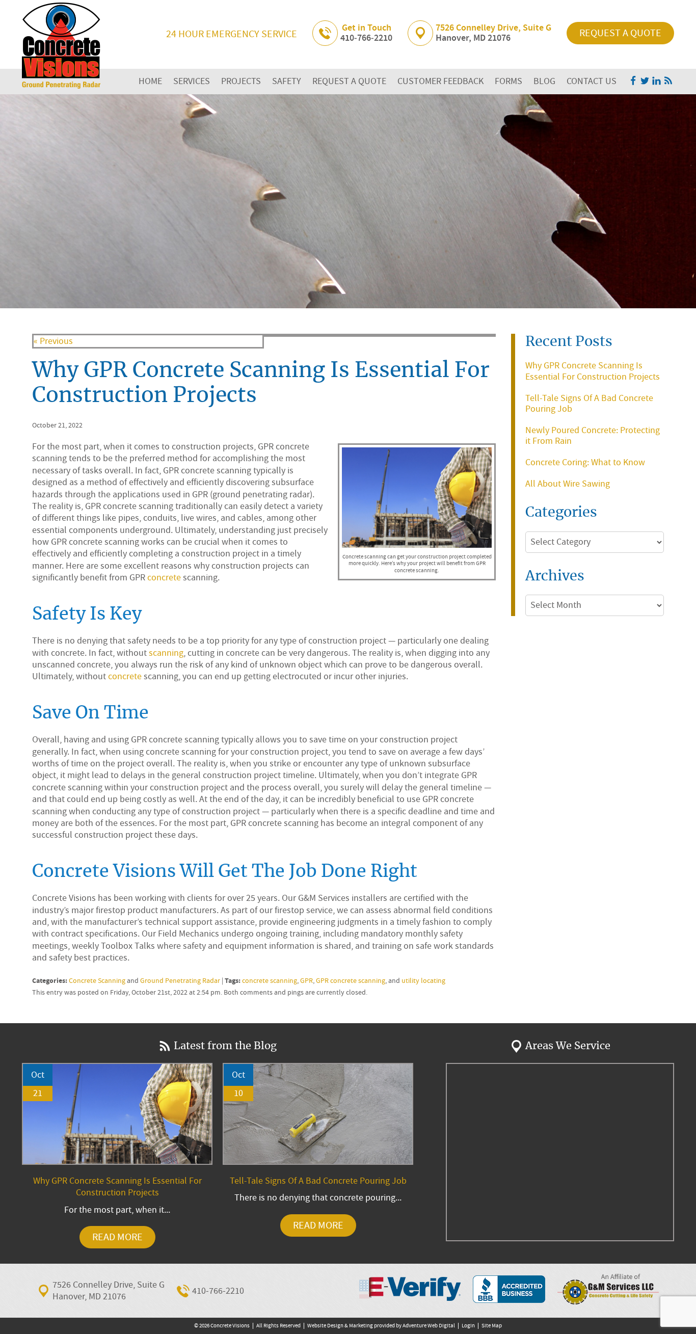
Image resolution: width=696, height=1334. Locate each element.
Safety (286, 81)
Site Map (491, 1325)
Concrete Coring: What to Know (585, 462)
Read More (117, 1237)
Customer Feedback (440, 81)
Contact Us (592, 81)
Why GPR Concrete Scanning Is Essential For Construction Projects (592, 371)
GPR (306, 980)
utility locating (423, 980)
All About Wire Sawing (567, 484)
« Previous (53, 341)
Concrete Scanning (97, 980)
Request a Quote (620, 32)
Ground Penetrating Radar (180, 980)
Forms (508, 81)
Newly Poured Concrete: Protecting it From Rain (592, 435)
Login (468, 1325)
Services (191, 81)
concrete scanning (269, 980)
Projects (241, 81)
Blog (544, 81)
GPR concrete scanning (350, 980)
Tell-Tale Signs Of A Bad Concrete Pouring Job (589, 403)
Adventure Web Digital (429, 1325)
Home (150, 81)
